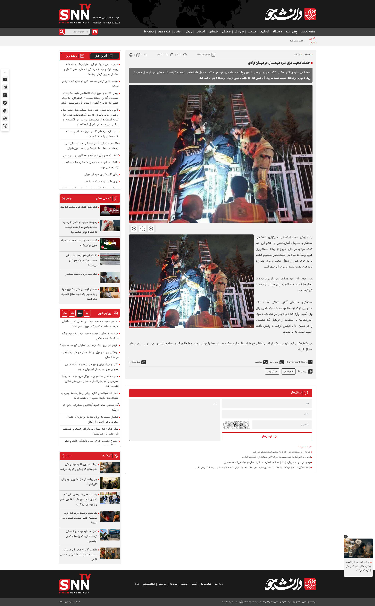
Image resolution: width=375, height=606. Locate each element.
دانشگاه (277, 31)
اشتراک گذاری (134, 362)
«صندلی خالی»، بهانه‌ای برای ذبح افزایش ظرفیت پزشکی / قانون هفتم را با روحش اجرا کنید (78, 499)
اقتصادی (213, 31)
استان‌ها (264, 31)
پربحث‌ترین (72, 56)
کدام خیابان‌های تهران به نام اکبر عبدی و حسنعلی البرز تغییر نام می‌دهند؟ (90, 431)
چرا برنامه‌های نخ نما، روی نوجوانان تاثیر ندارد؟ (79, 482)
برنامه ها (149, 31)
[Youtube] (5, 79)
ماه (72, 313)
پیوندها (173, 584)
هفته (80, 313)
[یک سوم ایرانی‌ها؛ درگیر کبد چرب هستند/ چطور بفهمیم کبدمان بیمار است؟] (110, 516)
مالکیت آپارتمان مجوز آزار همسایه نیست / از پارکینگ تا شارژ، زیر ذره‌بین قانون (78, 555)
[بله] (5, 102)
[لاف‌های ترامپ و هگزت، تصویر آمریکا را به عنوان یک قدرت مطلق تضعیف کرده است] (110, 293)
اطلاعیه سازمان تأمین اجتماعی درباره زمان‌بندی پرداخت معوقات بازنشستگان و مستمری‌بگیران (92, 146)
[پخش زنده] (95, 32)
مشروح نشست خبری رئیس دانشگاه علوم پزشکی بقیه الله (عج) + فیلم (91, 443)
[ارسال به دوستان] (145, 55)
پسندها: (258, 362)
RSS (137, 584)
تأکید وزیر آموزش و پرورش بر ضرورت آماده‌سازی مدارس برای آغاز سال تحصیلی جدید (92, 367)
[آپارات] (5, 118)
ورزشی (188, 31)
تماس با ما (206, 584)
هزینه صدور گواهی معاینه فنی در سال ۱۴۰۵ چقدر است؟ (279, 41)
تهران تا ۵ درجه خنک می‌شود (102, 181)
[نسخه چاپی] (131, 55)
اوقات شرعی (149, 584)
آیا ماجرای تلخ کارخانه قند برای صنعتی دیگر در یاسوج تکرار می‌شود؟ (81, 260)
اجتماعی (200, 31)
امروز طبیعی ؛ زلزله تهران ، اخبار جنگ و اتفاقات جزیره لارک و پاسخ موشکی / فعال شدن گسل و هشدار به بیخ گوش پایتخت (91, 69)
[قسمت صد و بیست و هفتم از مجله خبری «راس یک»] (110, 244)
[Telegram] (5, 87)
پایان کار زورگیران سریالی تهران (101, 174)
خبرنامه (184, 584)
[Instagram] (5, 95)
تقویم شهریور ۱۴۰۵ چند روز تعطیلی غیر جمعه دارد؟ (89, 345)
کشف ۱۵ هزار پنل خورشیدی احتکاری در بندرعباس (91, 155)
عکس (177, 31)
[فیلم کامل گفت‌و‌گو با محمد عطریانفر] (110, 210)
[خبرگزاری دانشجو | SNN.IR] (290, 14)
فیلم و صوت (164, 31)
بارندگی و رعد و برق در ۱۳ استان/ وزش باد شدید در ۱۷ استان (90, 355)
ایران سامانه (63, 602)
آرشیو (194, 584)
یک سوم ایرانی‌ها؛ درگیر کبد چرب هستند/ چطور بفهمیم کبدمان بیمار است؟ (79, 518)
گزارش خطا (274, 362)
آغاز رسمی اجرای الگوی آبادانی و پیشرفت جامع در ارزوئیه (91, 408)
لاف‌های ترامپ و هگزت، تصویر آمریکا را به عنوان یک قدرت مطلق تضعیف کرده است (79, 294)
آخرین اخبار (101, 56)
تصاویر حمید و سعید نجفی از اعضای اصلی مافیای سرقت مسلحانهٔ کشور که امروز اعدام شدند (90, 324)
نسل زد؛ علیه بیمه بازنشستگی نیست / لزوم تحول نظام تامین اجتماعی (81, 536)
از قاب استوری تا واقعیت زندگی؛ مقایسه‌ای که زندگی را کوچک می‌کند (78, 467)
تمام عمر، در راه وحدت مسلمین (81, 274)
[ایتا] (5, 110)
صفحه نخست (308, 31)
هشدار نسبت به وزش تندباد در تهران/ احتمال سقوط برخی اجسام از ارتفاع (93, 420)
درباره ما (219, 584)
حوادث (297, 55)
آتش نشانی (288, 371)
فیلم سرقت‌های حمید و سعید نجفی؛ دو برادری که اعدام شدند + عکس (90, 336)
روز (87, 313)
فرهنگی (226, 31)
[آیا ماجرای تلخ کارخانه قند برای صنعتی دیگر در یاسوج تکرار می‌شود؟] (110, 259)
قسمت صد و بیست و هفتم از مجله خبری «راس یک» (79, 243)
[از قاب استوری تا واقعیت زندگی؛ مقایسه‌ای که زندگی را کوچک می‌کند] (110, 468)
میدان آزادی (272, 371)
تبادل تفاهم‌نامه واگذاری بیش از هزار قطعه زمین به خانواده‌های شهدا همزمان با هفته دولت (90, 396)
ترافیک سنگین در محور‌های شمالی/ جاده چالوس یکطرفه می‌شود (91, 165)
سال (65, 313)
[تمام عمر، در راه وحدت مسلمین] (110, 277)
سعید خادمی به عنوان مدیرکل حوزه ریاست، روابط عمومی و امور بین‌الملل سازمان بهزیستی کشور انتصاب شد (90, 381)
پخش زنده (291, 31)
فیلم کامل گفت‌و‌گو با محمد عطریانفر (78, 207)
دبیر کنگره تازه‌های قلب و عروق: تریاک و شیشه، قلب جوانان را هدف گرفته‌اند (92, 134)
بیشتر (66, 198)
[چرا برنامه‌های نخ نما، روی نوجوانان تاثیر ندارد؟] (110, 483)
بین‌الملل (239, 31)
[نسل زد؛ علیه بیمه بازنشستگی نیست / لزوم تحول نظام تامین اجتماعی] (110, 535)
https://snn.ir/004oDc (297, 362)
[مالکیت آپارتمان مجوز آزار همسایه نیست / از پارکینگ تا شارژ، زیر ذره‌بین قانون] (110, 553)
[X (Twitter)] (5, 126)
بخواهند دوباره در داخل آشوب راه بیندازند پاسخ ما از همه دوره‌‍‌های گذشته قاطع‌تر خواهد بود (79, 227)
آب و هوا (162, 584)
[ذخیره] (138, 55)
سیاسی (252, 31)
